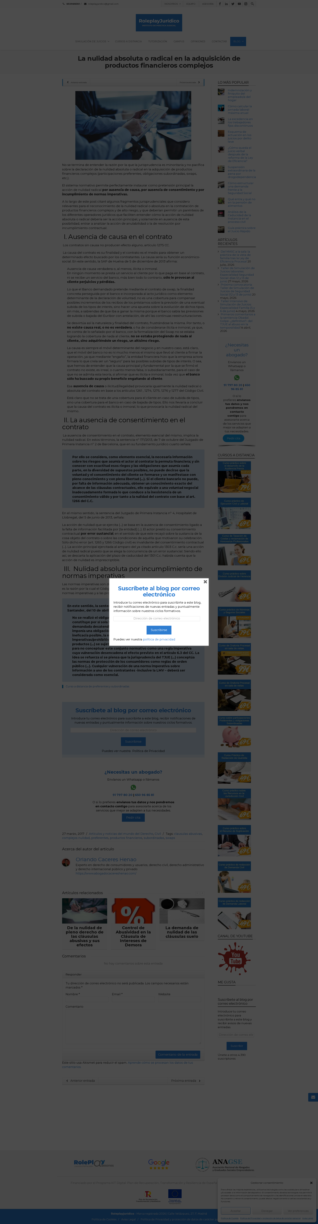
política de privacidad (159, 639)
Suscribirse (159, 630)
